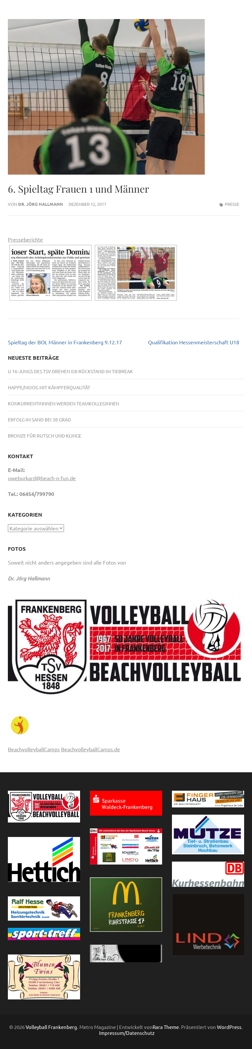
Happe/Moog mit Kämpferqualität (49, 387)
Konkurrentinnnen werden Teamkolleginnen (63, 403)
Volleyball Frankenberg (51, 1027)
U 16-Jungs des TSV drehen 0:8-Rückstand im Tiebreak (70, 371)
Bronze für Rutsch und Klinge (44, 436)
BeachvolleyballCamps (34, 749)
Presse (232, 204)
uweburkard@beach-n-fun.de (42, 478)
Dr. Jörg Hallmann (40, 204)
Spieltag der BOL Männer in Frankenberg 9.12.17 (65, 342)
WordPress (229, 1027)
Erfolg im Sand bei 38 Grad (39, 419)
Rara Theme (166, 1027)
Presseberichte (25, 239)
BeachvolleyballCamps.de (90, 749)
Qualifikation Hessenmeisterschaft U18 (193, 342)
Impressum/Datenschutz (127, 1033)
